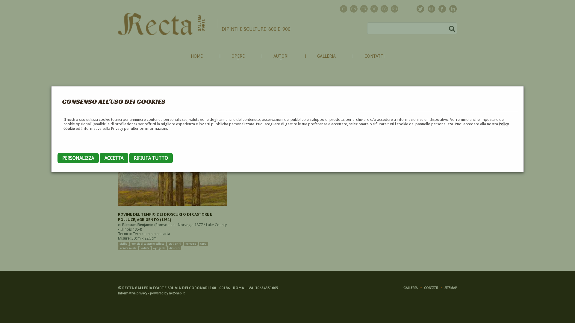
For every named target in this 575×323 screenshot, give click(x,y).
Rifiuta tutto (151, 158)
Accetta (114, 158)
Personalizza (78, 158)
